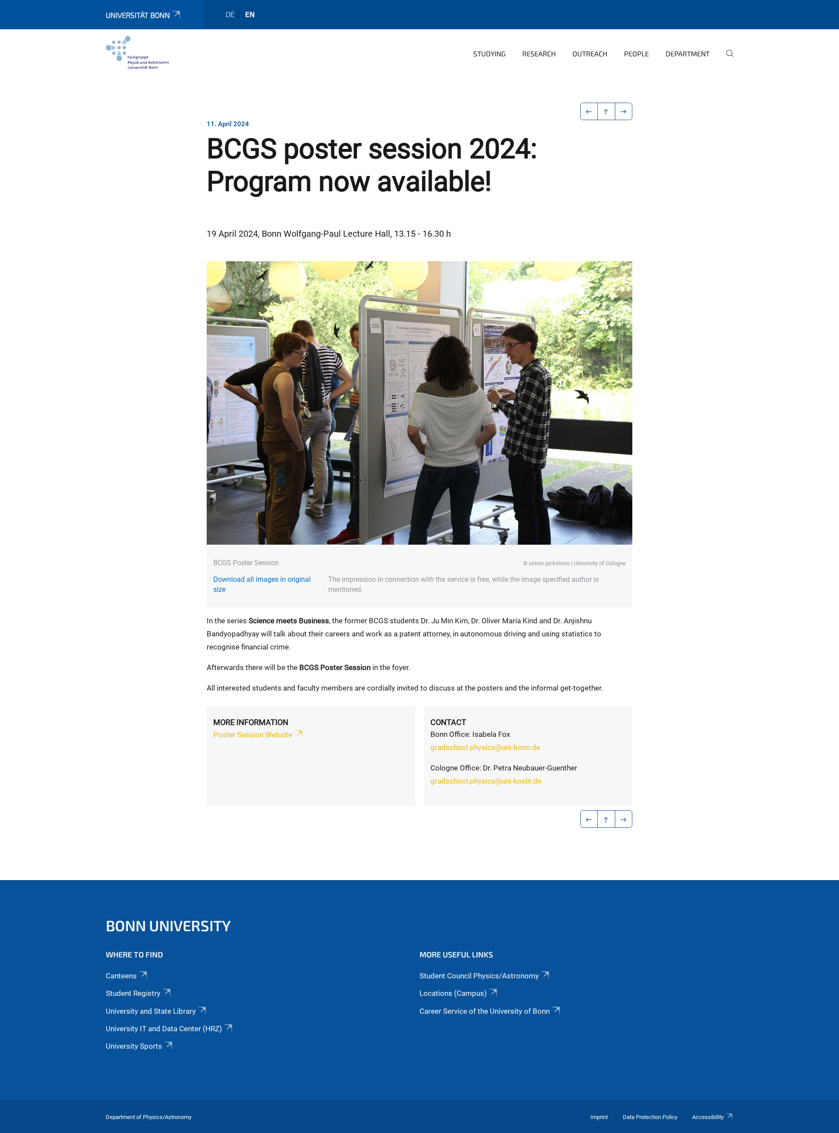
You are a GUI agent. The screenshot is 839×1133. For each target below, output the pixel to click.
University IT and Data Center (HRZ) (164, 1028)
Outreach (589, 53)
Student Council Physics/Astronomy (479, 975)
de (229, 14)
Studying (489, 53)
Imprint (599, 1117)
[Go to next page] (624, 111)
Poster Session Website (252, 734)
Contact (448, 722)
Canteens (121, 975)
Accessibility (708, 1117)
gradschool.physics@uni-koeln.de (485, 781)
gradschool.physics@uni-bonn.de (485, 747)
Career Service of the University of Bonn (485, 1011)
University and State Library (151, 1011)
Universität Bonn (138, 14)
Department (688, 53)
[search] (726, 59)
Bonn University (168, 925)
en (250, 14)
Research (539, 53)
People (636, 53)
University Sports (134, 1046)
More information (250, 722)
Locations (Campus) (453, 993)
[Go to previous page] (589, 111)
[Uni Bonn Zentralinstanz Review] (137, 52)
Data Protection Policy (650, 1117)
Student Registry (133, 993)
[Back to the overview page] (606, 111)
